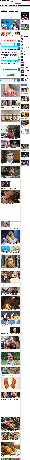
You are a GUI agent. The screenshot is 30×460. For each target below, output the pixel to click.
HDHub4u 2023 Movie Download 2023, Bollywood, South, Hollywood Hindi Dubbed (26, 75)
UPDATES (15, 5)
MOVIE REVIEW (8, 5)
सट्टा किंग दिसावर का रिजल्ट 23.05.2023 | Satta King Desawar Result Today (26, 36)
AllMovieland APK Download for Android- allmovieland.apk (26, 68)
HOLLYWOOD (12, 5)
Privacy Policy (6, 0)
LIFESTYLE (18, 5)
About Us (8, 0)
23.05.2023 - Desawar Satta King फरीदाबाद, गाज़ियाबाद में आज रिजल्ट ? (26, 51)
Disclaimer (3, 0)
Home (1, 0)
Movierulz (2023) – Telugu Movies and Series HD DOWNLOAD (26, 79)
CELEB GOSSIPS (4, 5)
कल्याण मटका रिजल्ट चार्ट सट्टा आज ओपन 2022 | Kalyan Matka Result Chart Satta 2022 (26, 39)
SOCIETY (21, 5)
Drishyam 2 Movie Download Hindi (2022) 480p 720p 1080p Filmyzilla (26, 54)
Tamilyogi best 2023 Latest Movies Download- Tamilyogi (26, 65)
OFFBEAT (23, 5)
